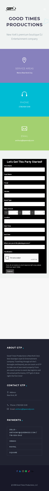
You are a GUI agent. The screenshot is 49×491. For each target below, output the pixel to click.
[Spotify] (26, 471)
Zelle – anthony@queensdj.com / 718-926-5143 (23, 432)
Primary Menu (45, 9)
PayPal (12, 447)
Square (13, 452)
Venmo (12, 441)
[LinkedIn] (20, 471)
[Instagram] (23, 471)
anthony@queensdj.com (24, 409)
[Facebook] (17, 471)
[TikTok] (29, 471)
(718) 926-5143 (21, 405)
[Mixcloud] (32, 471)
